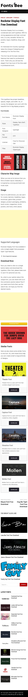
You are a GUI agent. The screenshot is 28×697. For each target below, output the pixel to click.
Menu (5, 11)
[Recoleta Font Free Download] (5, 632)
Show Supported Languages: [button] (10, 256)
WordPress (11, 694)
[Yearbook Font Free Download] (5, 596)
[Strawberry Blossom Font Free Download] (5, 641)
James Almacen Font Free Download (12, 557)
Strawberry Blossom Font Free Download (18, 641)
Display (3, 17)
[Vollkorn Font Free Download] (5, 623)
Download (14, 390)
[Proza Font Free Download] (5, 659)
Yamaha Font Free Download (16, 668)
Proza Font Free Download (18, 659)
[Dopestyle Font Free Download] (5, 614)
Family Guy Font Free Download (10, 579)
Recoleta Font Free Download (16, 633)
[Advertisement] (14, 83)
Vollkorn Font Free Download (16, 624)
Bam (20, 694)
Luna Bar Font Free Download (10, 535)
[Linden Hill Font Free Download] (5, 605)
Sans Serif (9, 17)
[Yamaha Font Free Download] (5, 668)
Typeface (16, 17)
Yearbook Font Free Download (16, 597)
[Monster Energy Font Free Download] (5, 650)
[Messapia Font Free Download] (5, 677)
